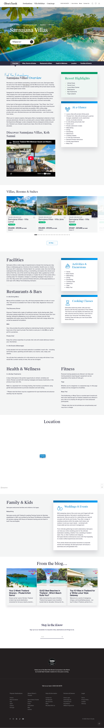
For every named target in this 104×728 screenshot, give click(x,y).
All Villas (51, 243)
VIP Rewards (49, 700)
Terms (83, 698)
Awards (30, 702)
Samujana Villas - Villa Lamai (18, 220)
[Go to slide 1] (35, 234)
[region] (52, 458)
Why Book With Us (50, 706)
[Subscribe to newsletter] (62, 636)
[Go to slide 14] (57, 234)
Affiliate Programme (68, 706)
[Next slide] (35, 205)
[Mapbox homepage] (4, 488)
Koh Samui (43, 25)
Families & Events (86, 63)
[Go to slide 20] (67, 234)
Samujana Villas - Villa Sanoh (79, 220)
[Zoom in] (102, 485)
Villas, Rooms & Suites (29, 63)
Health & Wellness (61, 63)
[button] (99, 723)
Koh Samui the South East (30, 25)
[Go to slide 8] (48, 234)
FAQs (47, 704)
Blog (29, 708)
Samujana (51, 25)
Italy (11, 702)
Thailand (18, 25)
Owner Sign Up (67, 700)
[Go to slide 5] (43, 234)
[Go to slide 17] (62, 234)
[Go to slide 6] (44, 234)
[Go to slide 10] (51, 234)
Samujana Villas (17, 217)
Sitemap (83, 704)
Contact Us (86, 3)
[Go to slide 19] (65, 234)
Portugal (12, 708)
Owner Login (66, 698)
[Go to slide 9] (49, 234)
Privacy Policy (85, 700)
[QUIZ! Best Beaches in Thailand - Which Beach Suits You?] (52, 587)
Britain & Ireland (14, 700)
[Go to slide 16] (61, 234)
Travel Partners (67, 702)
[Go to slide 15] (59, 234)
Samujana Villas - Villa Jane (51, 219)
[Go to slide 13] (56, 234)
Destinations (27, 3)
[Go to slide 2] (38, 234)
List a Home (74, 3)
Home (11, 25)
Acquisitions (66, 704)
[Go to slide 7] (46, 234)
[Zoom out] (102, 487)
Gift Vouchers (49, 702)
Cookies (83, 702)
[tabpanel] (52, 217)
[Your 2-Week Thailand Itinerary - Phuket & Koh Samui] (21, 587)
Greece (12, 706)
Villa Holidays (39, 3)
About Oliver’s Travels (33, 700)
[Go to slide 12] (54, 234)
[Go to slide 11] (52, 234)
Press (29, 704)
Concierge (51, 3)
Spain (11, 704)
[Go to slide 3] (39, 234)
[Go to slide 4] (41, 234)
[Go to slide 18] (64, 234)
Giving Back (31, 706)
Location (74, 63)
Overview (15, 63)
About (80, 3)
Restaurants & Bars (46, 63)
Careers (30, 710)
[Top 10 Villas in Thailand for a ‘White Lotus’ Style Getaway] (82, 587)
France (11, 698)
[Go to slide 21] (69, 234)
